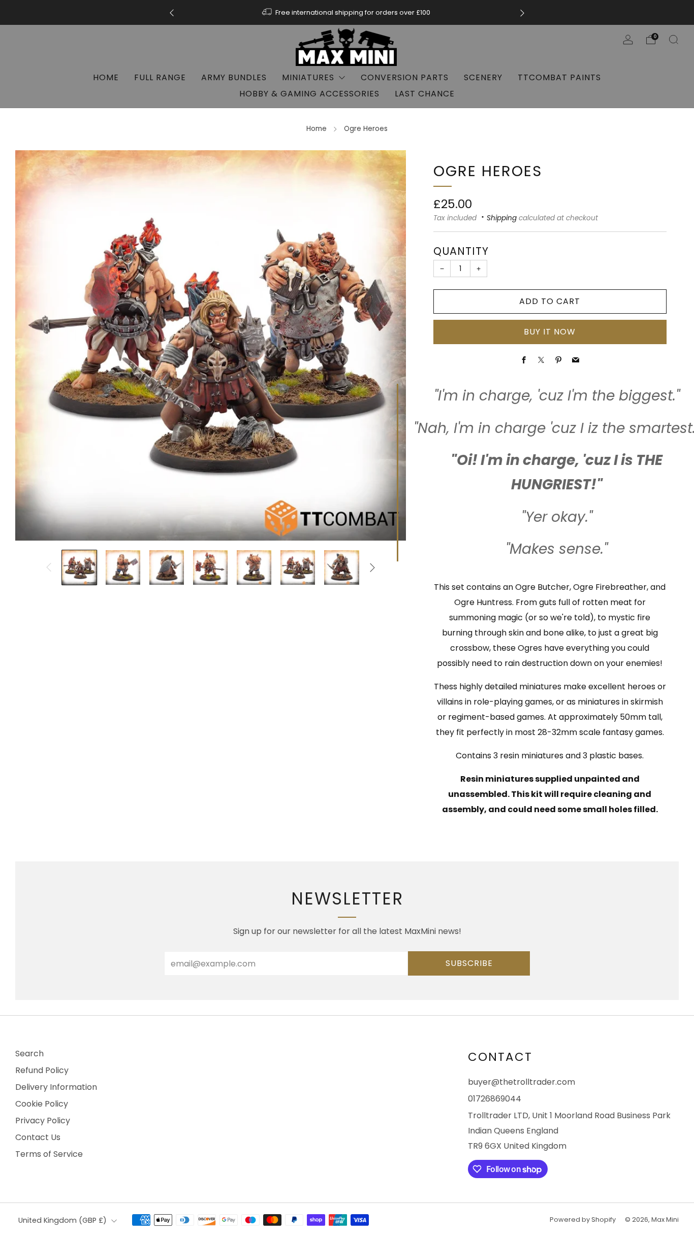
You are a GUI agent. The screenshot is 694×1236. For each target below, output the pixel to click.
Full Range (160, 77)
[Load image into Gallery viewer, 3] (166, 567)
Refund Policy (42, 1070)
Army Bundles (234, 77)
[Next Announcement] (522, 12)
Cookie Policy (41, 1104)
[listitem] (347, 12)
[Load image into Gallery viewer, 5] (254, 567)
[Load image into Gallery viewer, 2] (123, 567)
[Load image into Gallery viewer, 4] (210, 567)
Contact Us (37, 1137)
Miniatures (308, 77)
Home (106, 77)
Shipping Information (425, 12)
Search (29, 1053)
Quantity (461, 251)
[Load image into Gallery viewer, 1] (79, 567)
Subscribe (469, 963)
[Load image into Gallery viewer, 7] (341, 567)
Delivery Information (56, 1087)
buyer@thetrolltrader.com (521, 1082)
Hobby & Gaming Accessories (309, 93)
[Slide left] (48, 567)
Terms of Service (49, 1154)
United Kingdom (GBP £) (62, 1220)
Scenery (483, 77)
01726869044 (494, 1099)
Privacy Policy (42, 1120)
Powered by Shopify (583, 1219)
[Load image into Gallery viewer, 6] (298, 567)
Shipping (502, 218)
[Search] (674, 40)
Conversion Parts (405, 77)
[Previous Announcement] (171, 12)
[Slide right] (372, 567)
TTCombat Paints (559, 77)
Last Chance (425, 93)
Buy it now (550, 332)
